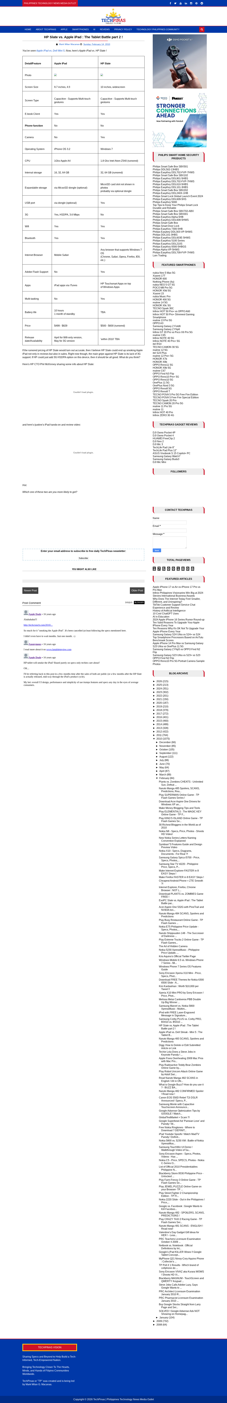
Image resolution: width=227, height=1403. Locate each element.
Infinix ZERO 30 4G (163, 415)
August (163, 756)
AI (94, 29)
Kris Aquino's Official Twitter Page (177, 956)
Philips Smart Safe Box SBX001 (170, 214)
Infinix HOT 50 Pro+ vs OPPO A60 (171, 311)
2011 (159, 735)
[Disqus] (83, 647)
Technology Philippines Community (158, 29)
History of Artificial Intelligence (169, 610)
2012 (159, 731)
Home (28, 29)
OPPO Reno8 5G (162, 388)
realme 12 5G (160, 350)
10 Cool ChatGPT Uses (166, 613)
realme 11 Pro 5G (162, 406)
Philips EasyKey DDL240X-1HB (170, 193)
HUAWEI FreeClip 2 (164, 438)
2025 (159, 685)
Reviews (105, 29)
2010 (159, 738)
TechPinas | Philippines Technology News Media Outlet (123, 1399)
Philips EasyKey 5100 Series (169, 240)
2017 (159, 713)
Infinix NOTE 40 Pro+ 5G (166, 341)
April (162, 771)
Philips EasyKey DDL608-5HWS (171, 220)
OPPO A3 (158, 323)
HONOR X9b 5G (162, 367)
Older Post (137, 590)
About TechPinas (46, 29)
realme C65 (159, 335)
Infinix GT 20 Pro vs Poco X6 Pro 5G (173, 332)
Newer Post (30, 590)
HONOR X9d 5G (162, 290)
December (165, 742)
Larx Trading (159, 255)
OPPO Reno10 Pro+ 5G (166, 376)
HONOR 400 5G (162, 299)
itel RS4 (157, 344)
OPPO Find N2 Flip (163, 658)
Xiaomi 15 (158, 293)
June (162, 764)
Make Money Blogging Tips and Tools (179, 808)
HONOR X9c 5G (162, 305)
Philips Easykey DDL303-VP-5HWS (172, 231)
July (161, 760)
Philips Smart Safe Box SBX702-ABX (173, 211)
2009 (159, 1321)
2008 (159, 1324)
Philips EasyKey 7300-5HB (168, 229)
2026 (159, 681)
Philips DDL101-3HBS (165, 234)
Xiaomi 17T (159, 275)
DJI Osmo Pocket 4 (163, 435)
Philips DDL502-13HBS (166, 169)
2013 (159, 728)
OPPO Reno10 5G (163, 379)
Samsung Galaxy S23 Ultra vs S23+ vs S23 (176, 655)
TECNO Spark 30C (163, 308)
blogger (139, 602)
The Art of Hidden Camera (173, 946)
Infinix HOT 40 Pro (163, 412)
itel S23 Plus (160, 353)
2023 (159, 692)
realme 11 (158, 409)
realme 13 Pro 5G (162, 320)
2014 (159, 724)
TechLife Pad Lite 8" (164, 447)
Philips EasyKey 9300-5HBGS (169, 246)
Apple (64, 29)
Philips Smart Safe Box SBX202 (170, 190)
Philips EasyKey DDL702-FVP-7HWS (173, 172)
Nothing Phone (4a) (163, 281)
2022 (159, 695)
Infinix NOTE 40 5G (163, 338)
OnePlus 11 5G (161, 382)
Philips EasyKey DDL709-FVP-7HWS (173, 252)
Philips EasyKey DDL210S (167, 243)
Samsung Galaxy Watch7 (166, 456)
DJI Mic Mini (159, 462)
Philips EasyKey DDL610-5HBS (170, 184)
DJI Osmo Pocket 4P (164, 432)
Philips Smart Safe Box (165, 223)
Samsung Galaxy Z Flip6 (166, 329)
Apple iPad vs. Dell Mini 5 (50, 50)
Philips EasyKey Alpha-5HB (168, 217)
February (164, 778)
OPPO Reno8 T (161, 391)
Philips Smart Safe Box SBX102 (170, 175)
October (164, 749)
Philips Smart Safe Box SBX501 (170, 166)
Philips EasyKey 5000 (165, 202)
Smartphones (80, 29)
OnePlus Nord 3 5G (163, 385)
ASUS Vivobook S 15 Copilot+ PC (171, 453)
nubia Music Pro (161, 296)
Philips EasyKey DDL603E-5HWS (171, 237)
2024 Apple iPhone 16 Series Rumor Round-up (178, 619)
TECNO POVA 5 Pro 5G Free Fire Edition (175, 394)
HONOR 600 (160, 278)
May (162, 767)
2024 (159, 688)
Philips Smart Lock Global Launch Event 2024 (178, 196)
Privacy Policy (123, 29)
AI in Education (161, 616)
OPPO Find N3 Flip (163, 373)
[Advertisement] (83, 522)
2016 (159, 717)
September (165, 753)
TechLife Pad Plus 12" (165, 450)
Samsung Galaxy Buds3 (166, 459)
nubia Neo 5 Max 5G (164, 272)
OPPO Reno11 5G (163, 365)
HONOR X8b (160, 362)
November (165, 746)
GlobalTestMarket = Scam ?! (174, 1117)
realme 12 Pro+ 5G (163, 356)
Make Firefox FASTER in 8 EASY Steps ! (181, 877)
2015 (159, 720)
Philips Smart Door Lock (166, 226)
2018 (159, 710)
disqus (128, 602)
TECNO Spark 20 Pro (165, 400)
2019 (159, 706)
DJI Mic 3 (158, 444)
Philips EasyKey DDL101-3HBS (170, 187)
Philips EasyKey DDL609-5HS (169, 199)
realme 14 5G (160, 302)
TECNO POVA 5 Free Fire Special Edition (176, 397)
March (163, 774)
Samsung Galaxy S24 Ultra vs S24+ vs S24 (176, 634)
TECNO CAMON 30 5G (166, 347)
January (164, 1317)
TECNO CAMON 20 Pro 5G (168, 403)
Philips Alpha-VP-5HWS (166, 249)
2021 (159, 699)
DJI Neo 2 (158, 441)
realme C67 (159, 370)
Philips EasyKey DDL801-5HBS (170, 178)
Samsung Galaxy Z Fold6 (167, 326)
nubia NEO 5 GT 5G (164, 284)
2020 (159, 702)
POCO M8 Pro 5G (162, 287)
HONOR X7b (160, 358)
